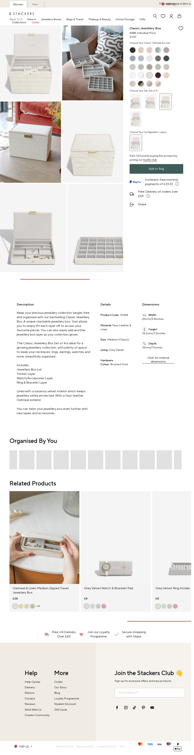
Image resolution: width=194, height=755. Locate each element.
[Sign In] (171, 16)
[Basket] (178, 16)
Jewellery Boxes (51, 19)
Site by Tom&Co (85, 746)
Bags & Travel (74, 19)
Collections (19, 22)
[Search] (155, 16)
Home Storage (125, 19)
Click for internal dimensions (158, 360)
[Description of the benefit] (177, 183)
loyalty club (150, 160)
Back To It (16, 19)
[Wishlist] (163, 16)
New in (31, 19)
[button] (26, 459)
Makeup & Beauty (99, 19)
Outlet (35, 22)
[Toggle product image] (12, 540)
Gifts (142, 19)
